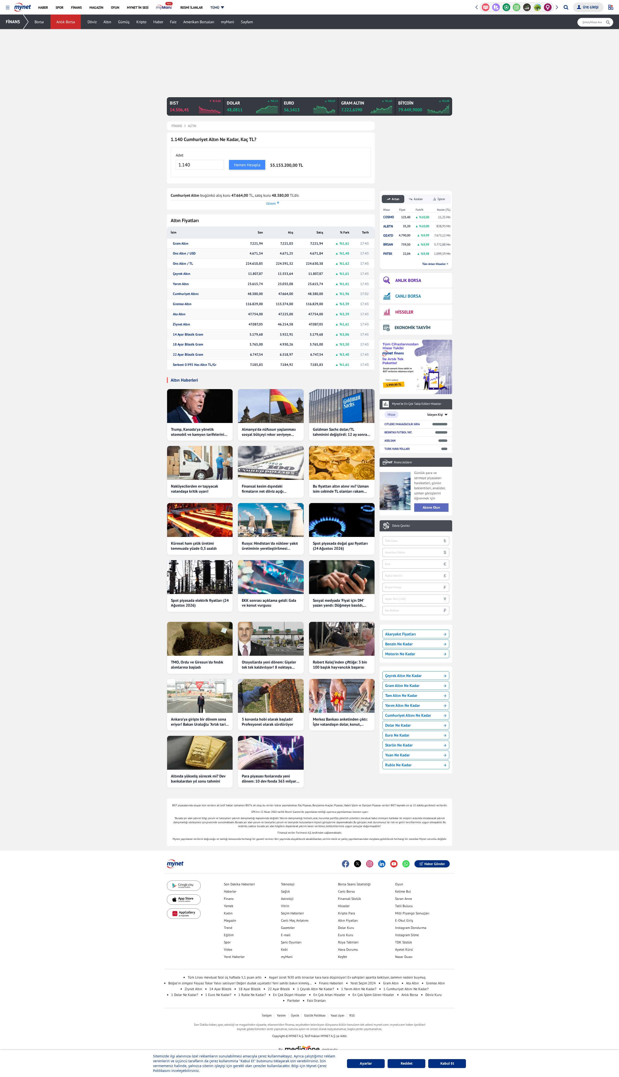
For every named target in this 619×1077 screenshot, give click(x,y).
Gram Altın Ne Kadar (402, 685)
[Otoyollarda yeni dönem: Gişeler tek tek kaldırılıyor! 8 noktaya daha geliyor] (270, 639)
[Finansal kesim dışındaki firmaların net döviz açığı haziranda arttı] (270, 463)
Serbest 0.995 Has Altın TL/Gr (194, 365)
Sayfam (247, 21)
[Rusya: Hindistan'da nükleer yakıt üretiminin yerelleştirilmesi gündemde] (270, 520)
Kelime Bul (403, 891)
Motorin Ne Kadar (400, 653)
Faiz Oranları (316, 1000)
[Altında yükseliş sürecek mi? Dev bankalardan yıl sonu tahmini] (200, 753)
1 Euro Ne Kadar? (218, 995)
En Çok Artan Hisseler (329, 995)
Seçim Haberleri (292, 913)
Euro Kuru (345, 935)
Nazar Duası (404, 957)
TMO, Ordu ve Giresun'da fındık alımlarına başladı (197, 665)
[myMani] (164, 7)
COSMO (388, 217)
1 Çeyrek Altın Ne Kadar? (315, 989)
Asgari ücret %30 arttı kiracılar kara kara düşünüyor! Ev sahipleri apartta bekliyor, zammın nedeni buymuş (347, 977)
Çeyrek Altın (181, 274)
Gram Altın (180, 243)
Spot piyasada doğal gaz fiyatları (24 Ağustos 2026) (340, 546)
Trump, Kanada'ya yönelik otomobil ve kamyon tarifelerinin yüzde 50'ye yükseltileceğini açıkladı (198, 432)
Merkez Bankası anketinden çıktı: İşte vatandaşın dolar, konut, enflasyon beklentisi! (340, 722)
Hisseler (344, 906)
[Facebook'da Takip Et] (345, 863)
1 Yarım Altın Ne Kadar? (358, 989)
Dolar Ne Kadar (398, 725)
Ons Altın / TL (183, 264)
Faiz (173, 21)
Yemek (228, 906)
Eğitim (229, 935)
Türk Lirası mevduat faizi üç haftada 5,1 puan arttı (225, 977)
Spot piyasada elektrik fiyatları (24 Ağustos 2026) (200, 603)
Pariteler (293, 1000)
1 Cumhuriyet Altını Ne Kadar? (405, 989)
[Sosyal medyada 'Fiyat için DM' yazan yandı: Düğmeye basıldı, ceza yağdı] (342, 577)
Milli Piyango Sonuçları (412, 913)
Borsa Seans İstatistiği (354, 884)
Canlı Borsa (346, 891)
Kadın (228, 913)
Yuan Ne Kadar (397, 755)
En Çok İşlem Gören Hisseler (373, 995)
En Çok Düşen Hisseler (289, 995)
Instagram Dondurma (410, 928)
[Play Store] (184, 886)
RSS (352, 1015)
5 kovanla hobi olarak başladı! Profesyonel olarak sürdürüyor (267, 722)
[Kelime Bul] (506, 7)
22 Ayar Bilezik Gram (188, 355)
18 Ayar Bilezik (250, 989)
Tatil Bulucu (404, 906)
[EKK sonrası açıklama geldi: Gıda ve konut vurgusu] (270, 577)
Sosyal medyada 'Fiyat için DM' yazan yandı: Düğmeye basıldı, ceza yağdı (338, 603)
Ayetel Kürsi (404, 949)
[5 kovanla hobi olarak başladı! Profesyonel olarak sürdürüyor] (270, 696)
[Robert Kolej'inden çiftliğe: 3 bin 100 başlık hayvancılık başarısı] (342, 639)
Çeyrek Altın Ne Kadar (403, 675)
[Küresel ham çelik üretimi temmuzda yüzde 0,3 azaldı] (200, 520)
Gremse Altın (182, 304)
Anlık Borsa (65, 21)
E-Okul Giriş (404, 920)
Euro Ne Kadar (397, 735)
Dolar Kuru (346, 928)
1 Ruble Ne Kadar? (252, 995)
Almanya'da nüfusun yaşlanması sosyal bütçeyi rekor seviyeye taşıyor (269, 432)
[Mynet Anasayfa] (22, 6)
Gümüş (124, 21)
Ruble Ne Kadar (398, 764)
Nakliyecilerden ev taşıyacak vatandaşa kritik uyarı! (194, 489)
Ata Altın (179, 314)
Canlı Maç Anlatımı (295, 920)
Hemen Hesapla (247, 164)
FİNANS (13, 21)
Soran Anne (403, 898)
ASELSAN (390, 440)
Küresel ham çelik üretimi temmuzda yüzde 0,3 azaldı (194, 546)
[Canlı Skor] (496, 7)
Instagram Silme (407, 935)
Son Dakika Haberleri (239, 884)
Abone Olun (431, 507)
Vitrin (285, 906)
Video (228, 949)
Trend (228, 928)
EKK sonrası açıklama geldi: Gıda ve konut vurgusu (269, 603)
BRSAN (388, 244)
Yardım (281, 1015)
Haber (158, 21)
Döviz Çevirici (401, 526)
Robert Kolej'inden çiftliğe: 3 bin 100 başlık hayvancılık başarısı (340, 665)
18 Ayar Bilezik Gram (188, 344)
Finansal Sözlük (349, 898)
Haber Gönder (434, 864)
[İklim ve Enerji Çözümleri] (527, 7)
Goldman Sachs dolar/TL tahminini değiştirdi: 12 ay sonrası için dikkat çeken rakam (341, 432)
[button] (7, 7)
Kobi (284, 949)
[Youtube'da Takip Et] (394, 863)
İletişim (267, 1015)
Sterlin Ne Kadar (399, 745)
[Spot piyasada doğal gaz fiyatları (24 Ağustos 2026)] (342, 520)
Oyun (399, 884)
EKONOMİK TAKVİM (412, 327)
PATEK (387, 254)
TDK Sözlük (403, 942)
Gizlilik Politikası (314, 1015)
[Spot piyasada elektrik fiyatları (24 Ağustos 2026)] (200, 577)
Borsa (39, 21)
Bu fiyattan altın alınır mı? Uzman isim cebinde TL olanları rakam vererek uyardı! (341, 489)
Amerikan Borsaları (198, 21)
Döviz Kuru (433, 995)
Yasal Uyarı (337, 1015)
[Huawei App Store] (184, 913)
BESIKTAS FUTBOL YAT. (398, 432)
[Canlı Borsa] (516, 7)
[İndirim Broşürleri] (485, 7)
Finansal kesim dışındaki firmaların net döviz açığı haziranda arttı (262, 489)
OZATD (388, 235)
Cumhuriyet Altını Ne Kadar (408, 715)
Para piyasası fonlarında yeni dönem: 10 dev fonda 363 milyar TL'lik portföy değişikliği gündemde (269, 779)
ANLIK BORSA (408, 280)
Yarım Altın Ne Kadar (402, 705)
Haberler (230, 891)
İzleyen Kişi (435, 415)
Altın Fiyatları (348, 920)
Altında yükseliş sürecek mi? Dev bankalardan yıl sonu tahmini (198, 778)
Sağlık (285, 891)
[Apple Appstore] (184, 899)
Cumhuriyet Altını (186, 294)
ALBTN (388, 226)
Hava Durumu (348, 949)
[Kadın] (537, 7)
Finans (229, 898)
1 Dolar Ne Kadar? (184, 995)
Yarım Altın (181, 284)
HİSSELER (404, 312)
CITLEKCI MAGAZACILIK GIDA (402, 424)
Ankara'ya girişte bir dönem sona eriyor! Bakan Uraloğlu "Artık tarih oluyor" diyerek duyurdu (199, 722)
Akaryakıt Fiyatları (400, 634)
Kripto (141, 21)
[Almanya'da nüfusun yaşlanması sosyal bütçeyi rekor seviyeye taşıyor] (270, 406)
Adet (179, 155)
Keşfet (342, 957)
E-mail (285, 935)
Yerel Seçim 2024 (363, 983)
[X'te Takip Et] (357, 863)
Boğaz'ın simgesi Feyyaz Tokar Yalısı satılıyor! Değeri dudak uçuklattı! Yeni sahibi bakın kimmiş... (240, 983)
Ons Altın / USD (184, 253)
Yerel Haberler (234, 957)
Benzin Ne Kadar (399, 643)
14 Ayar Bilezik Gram (188, 334)
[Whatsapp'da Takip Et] (406, 863)
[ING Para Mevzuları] (548, 7)
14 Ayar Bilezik (220, 989)
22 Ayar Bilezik (279, 989)
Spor (227, 942)
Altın (107, 21)
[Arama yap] (566, 7)
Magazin (230, 920)
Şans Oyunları (291, 942)
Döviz (92, 21)
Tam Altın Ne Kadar (401, 695)
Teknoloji (288, 884)
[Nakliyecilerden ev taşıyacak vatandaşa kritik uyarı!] (200, 463)
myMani (227, 21)
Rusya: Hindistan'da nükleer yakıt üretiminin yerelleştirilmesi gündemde (270, 546)
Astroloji (287, 898)
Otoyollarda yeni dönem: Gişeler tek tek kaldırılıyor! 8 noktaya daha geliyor (269, 665)
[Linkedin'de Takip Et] (381, 863)
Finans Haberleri (331, 983)
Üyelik (295, 1015)
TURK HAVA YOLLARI (397, 449)
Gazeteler (288, 928)
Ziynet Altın (181, 324)
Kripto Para (346, 913)
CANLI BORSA (408, 296)
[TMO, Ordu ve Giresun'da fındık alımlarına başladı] (200, 639)
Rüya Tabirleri (348, 942)
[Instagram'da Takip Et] (369, 863)
